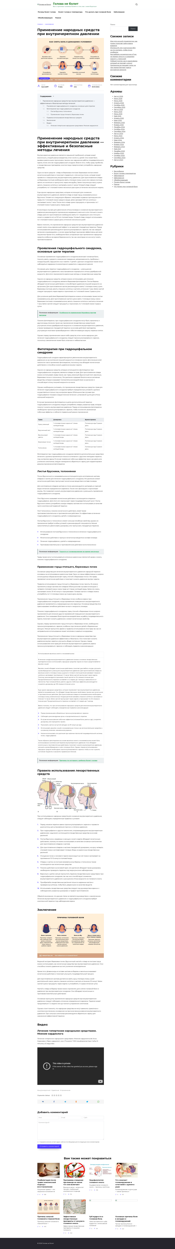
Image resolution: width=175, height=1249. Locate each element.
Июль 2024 (118, 136)
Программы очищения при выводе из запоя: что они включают (73, 1182)
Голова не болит (65, 3)
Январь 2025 (119, 125)
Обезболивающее (45, 18)
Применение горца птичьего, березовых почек (67, 114)
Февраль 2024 (119, 142)
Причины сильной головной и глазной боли (48, 1218)
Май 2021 (117, 149)
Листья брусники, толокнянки (61, 111)
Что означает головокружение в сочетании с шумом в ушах (124, 1183)
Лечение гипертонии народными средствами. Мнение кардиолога (74, 125)
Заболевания (119, 12)
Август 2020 (118, 160)
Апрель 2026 (119, 103)
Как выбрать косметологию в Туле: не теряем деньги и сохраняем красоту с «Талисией (123, 57)
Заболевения (44, 78)
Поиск (112, 24)
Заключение (51, 120)
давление (55, 1090)
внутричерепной (44, 1090)
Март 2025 (118, 120)
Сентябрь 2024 (119, 131)
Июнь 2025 (118, 114)
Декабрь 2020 (119, 151)
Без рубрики (119, 171)
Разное (58, 18)
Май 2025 (117, 116)
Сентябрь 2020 (119, 158)
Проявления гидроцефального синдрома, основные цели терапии (71, 106)
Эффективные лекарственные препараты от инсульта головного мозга (73, 1220)
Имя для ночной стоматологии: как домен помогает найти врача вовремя (123, 43)
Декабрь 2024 (119, 127)
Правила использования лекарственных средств (64, 118)
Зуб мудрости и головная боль (96, 1218)
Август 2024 (118, 133)
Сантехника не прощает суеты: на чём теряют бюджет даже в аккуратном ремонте (123, 67)
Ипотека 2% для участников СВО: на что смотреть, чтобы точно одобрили (123, 50)
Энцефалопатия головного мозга (96, 1181)
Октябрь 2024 (119, 129)
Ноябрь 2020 (119, 153)
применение (65, 1090)
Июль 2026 (118, 98)
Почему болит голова (47, 12)
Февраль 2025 (119, 123)
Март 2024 (118, 140)
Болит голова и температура (70, 12)
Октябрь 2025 (119, 105)
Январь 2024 (119, 144)
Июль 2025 (118, 112)
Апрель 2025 (119, 118)
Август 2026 (118, 96)
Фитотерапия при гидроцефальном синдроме (63, 109)
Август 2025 (118, 109)
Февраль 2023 (119, 147)
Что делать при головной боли (98, 12)
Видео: (49, 123)
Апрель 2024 (119, 138)
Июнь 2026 (118, 101)
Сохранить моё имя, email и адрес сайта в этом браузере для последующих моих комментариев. (69, 1142)
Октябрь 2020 (119, 155)
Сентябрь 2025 (119, 107)
